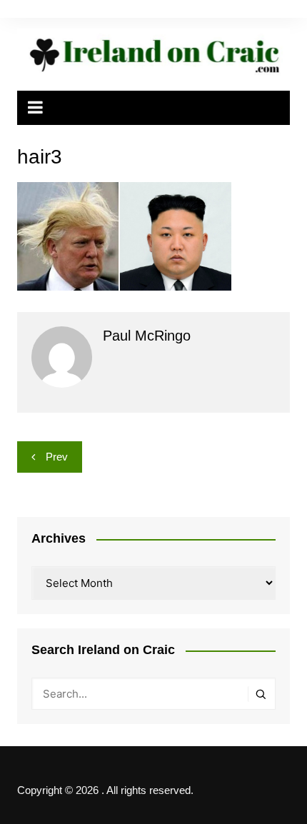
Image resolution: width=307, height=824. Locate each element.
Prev (57, 457)
